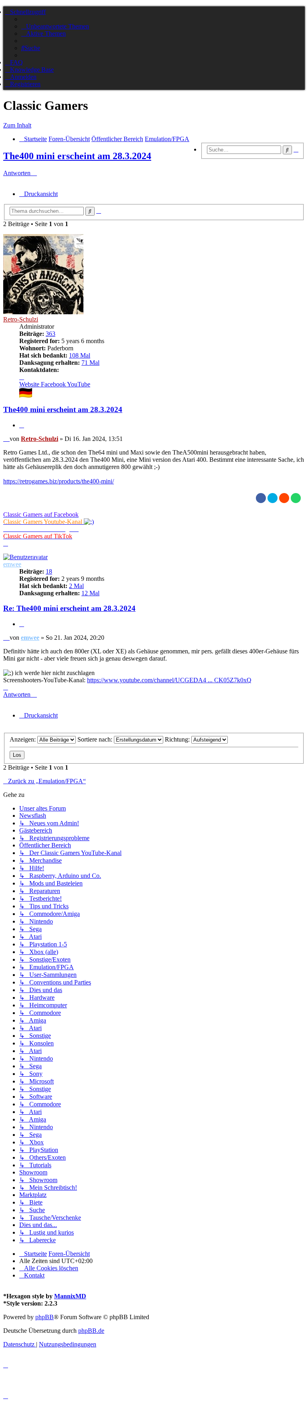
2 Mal (76, 585)
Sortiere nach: (95, 739)
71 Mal (90, 362)
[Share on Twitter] (272, 498)
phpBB (44, 1317)
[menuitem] (55, 26)
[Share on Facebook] (261, 498)
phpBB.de (91, 1330)
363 (50, 333)
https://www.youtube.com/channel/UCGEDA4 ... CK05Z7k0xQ (169, 680)
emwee (12, 564)
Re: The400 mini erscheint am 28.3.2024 (69, 608)
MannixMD (70, 1296)
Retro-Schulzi (20, 319)
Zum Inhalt (17, 125)
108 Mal (79, 355)
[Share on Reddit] (284, 498)
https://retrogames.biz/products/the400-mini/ (58, 481)
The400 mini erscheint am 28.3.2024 (77, 156)
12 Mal (90, 593)
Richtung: (178, 739)
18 (49, 571)
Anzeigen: (23, 739)
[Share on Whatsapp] (296, 498)
